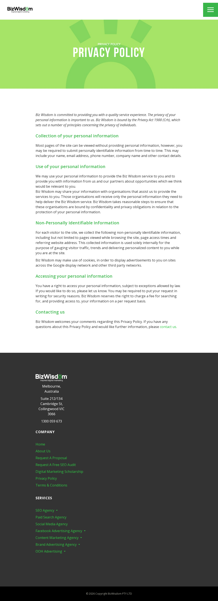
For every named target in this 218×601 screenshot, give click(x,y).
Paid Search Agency (51, 517)
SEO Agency (45, 510)
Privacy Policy (46, 478)
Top (211, 588)
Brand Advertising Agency (56, 544)
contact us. (168, 326)
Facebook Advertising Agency (59, 530)
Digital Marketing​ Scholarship (59, 471)
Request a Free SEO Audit (56, 464)
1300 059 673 (51, 421)
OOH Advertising (49, 551)
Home (40, 444)
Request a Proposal (51, 458)
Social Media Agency (52, 524)
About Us (43, 451)
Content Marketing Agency (57, 537)
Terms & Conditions (51, 485)
